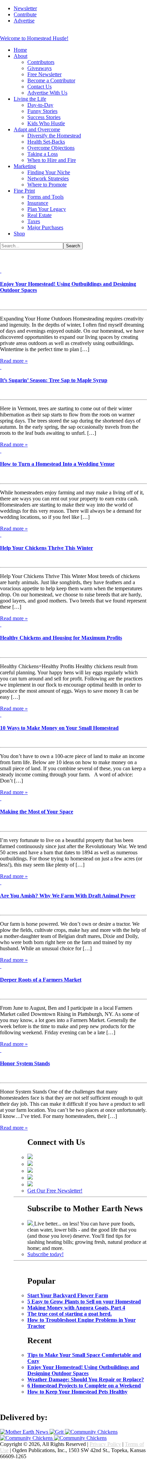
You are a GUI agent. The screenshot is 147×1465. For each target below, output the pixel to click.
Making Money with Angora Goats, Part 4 (76, 1308)
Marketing (25, 166)
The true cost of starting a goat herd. (69, 1314)
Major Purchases (45, 227)
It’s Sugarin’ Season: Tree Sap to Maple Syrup (53, 380)
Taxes (33, 221)
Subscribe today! (45, 1254)
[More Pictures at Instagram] (30, 1184)
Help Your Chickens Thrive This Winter (46, 548)
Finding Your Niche (48, 172)
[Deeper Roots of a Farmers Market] (0, 966)
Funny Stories (42, 111)
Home (20, 50)
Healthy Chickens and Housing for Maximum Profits (61, 638)
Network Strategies (48, 178)
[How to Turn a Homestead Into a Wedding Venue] (0, 451)
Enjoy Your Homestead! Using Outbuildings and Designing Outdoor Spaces (83, 1370)
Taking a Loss (42, 154)
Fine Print (24, 191)
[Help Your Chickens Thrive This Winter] (0, 535)
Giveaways (39, 68)
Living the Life (30, 99)
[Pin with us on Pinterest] (30, 1171)
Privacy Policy (105, 1444)
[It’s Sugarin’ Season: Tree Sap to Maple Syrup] (0, 367)
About (20, 56)
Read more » (14, 361)
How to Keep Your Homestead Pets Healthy (77, 1392)
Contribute (25, 14)
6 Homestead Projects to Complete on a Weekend (84, 1385)
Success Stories (44, 117)
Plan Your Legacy (46, 209)
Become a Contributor (51, 80)
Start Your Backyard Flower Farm (67, 1295)
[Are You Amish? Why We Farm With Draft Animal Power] (0, 882)
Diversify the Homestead (54, 135)
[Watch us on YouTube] (30, 1178)
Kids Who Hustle (46, 123)
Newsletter (25, 8)
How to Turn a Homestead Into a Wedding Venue (57, 464)
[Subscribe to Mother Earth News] (30, 1224)
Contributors (40, 62)
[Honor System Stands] (0, 1050)
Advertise (24, 20)
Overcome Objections (51, 148)
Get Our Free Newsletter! (54, 1191)
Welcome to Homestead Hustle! (34, 38)
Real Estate (39, 215)
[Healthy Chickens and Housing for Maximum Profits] (0, 624)
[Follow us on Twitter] (30, 1164)
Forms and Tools (45, 197)
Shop (19, 233)
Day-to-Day (40, 105)
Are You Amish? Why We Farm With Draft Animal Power (67, 896)
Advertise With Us (47, 93)
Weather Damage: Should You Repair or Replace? (85, 1379)
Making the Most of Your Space (36, 811)
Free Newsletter (44, 74)
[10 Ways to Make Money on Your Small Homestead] (0, 715)
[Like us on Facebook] (30, 1157)
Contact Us (39, 86)
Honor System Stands (25, 1063)
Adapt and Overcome (37, 129)
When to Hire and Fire (51, 160)
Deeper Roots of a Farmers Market (40, 980)
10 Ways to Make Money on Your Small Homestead (59, 728)
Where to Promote (47, 184)
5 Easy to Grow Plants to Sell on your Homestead (84, 1301)
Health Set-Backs (46, 142)
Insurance (37, 203)
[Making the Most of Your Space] (0, 798)
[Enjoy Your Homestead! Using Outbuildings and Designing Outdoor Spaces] (0, 271)
